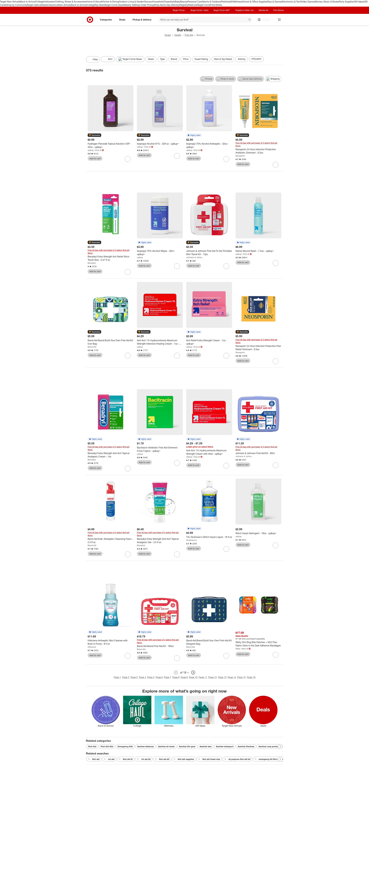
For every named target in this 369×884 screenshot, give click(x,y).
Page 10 (193, 677)
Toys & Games (274, 1)
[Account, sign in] (265, 19)
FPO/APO (256, 59)
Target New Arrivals (10, 1)
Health (229, 1)
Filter (95, 59)
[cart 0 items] (279, 19)
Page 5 (150, 677)
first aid (95, 759)
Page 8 (175, 677)
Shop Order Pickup (144, 4)
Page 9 (184, 677)
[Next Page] (280, 59)
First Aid (189, 35)
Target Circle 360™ (221, 10)
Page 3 (134, 677)
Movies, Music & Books (327, 1)
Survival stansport (225, 746)
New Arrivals (64, 4)
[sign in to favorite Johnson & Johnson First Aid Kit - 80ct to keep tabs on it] (275, 465)
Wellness (237, 1)
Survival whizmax (145, 746)
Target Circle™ (179, 10)
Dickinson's (191, 540)
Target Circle (203, 4)
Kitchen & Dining (110, 1)
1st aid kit (146, 759)
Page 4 (142, 677)
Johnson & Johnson (195, 257)
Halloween (49, 1)
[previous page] (176, 672)
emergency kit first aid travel (272, 759)
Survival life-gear (187, 746)
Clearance (52, 4)
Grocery (148, 1)
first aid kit (164, 759)
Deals (44, 4)
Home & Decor (93, 1)
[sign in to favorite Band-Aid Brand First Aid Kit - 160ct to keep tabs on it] (177, 658)
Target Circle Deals (114, 4)
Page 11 (203, 677)
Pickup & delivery (142, 19)
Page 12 (212, 677)
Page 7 (167, 677)
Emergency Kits (125, 746)
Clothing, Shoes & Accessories (70, 1)
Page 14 (232, 677)
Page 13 (222, 677)
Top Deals (99, 4)
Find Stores (216, 4)
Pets (223, 1)
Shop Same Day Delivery (166, 4)
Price (185, 59)
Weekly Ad (129, 4)
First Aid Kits (107, 746)
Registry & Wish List (244, 10)
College (40, 1)
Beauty (184, 1)
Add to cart (95, 158)
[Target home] (89, 19)
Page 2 (125, 677)
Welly (238, 648)
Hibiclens (92, 647)
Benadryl (92, 263)
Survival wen (206, 746)
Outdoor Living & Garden (131, 1)
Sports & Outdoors (211, 1)
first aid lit (128, 759)
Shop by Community (16, 4)
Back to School (28, 1)
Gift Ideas (359, 1)
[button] (94, 135)
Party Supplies (346, 1)
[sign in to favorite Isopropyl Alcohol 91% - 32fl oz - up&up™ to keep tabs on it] (177, 156)
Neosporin (240, 156)
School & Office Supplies (254, 1)
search (249, 19)
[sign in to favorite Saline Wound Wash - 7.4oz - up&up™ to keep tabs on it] (275, 263)
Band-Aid (92, 347)
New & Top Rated (223, 59)
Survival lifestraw (246, 746)
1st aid (111, 759)
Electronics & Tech (291, 1)
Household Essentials (163, 1)
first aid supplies (186, 759)
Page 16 (251, 677)
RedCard (192, 4)
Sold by (241, 59)
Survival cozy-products (270, 746)
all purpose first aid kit (239, 759)
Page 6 (159, 677)
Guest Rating (201, 59)
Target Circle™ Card (199, 10)
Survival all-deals (166, 746)
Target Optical (34, 4)
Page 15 (241, 677)
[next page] (193, 672)
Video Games (308, 1)
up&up (91, 150)
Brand (174, 59)
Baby (177, 1)
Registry (183, 4)
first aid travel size (211, 759)
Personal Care (195, 1)
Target (167, 35)
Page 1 (117, 677)
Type (162, 59)
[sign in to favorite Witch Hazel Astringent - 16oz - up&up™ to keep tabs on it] (275, 545)
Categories (106, 19)
